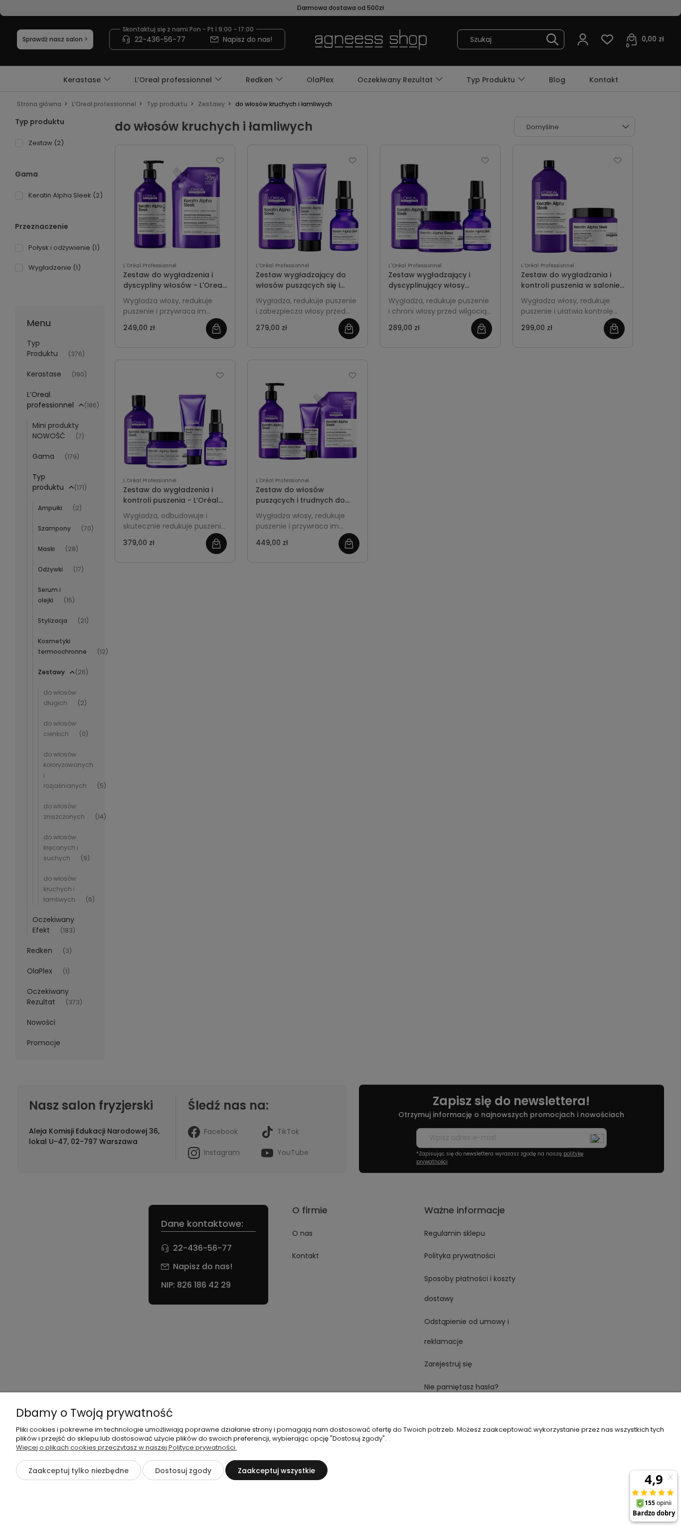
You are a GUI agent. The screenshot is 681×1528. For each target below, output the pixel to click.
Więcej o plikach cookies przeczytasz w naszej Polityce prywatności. (126, 1447)
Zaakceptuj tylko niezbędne (78, 1471)
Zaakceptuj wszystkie (276, 1471)
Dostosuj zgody (183, 1471)
